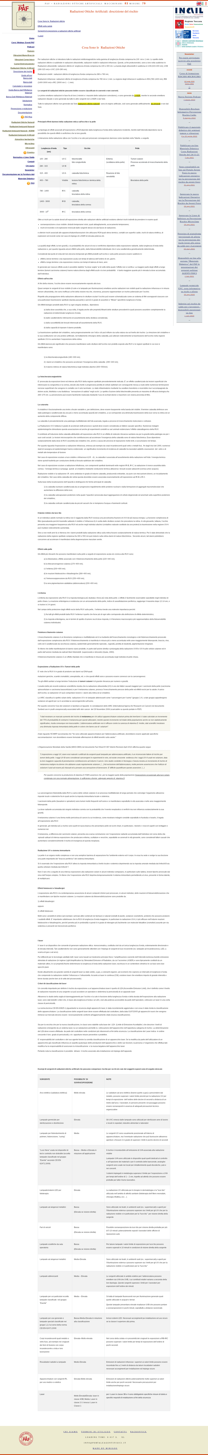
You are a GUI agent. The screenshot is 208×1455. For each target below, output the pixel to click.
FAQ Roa (28, 117)
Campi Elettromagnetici (24, 64)
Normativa (28, 105)
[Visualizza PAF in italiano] (204, 3)
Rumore (30, 51)
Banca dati (27, 82)
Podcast (30, 47)
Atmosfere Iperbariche (24, 139)
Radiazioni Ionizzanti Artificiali (21, 135)
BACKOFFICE (138, 1432)
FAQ (32, 183)
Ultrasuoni (29, 148)
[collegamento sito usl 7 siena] (183, 34)
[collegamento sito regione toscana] (179, 24)
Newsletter (29, 170)
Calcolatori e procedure (22, 86)
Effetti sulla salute (45, 26)
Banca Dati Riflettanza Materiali (19, 97)
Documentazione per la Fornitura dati (18, 174)
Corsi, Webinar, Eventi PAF (22, 43)
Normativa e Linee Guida (23, 157)
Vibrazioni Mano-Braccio (23, 55)
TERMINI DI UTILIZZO (96, 1432)
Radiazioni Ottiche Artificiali (22, 68)
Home (31, 38)
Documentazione (25, 113)
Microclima (29, 144)
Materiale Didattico (26, 179)
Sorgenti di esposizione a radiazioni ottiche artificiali (59, 31)
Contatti (31, 162)
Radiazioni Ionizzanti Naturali (22, 127)
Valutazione (27, 101)
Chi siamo (30, 166)
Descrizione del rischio (22, 71)
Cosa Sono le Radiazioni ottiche (51, 21)
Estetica (30, 152)
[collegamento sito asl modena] (189, 43)
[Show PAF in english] (199, 3)
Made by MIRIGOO (105, 1448)
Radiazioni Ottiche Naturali (22, 122)
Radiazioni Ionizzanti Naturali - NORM (18, 131)
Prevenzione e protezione (21, 109)
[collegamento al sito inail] (189, 13)
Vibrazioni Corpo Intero (24, 60)
